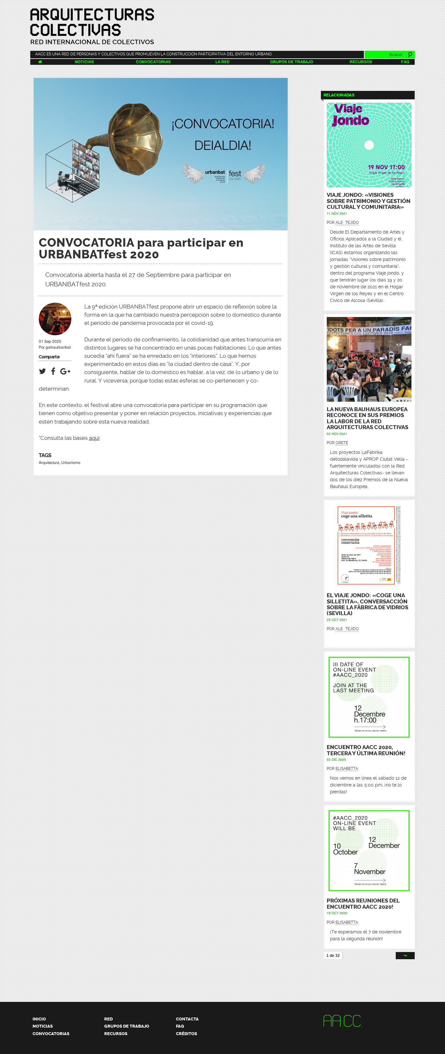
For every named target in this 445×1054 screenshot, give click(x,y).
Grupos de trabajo (291, 62)
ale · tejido (347, 222)
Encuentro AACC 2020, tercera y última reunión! (366, 750)
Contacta (187, 1019)
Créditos (186, 1033)
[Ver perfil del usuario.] (55, 332)
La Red (222, 62)
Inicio (39, 1019)
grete (342, 442)
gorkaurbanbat (58, 347)
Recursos (361, 62)
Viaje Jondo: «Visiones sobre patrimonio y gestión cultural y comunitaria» (368, 201)
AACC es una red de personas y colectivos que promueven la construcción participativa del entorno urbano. (153, 54)
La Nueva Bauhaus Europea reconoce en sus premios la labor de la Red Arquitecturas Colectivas (367, 418)
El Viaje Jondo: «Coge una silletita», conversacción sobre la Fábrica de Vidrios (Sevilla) (367, 604)
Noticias (84, 62)
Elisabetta (347, 768)
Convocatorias (153, 62)
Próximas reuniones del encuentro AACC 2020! (363, 904)
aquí (94, 438)
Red (108, 1019)
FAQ (405, 62)
